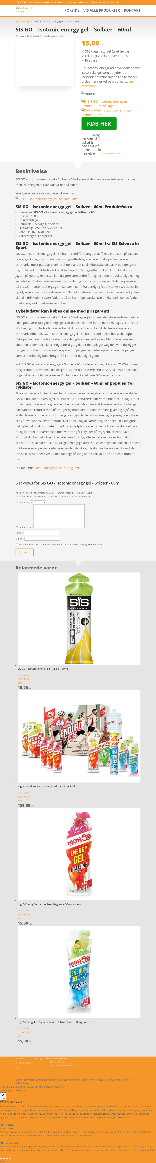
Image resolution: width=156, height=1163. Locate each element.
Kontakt (132, 11)
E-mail (20, 538)
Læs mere (74, 1086)
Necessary (9, 1124)
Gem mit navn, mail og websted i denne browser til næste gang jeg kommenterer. (61, 544)
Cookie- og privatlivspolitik (29, 1072)
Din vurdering (23, 502)
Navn (19, 532)
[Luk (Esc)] (10, 1158)
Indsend (24, 552)
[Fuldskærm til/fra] (4, 1158)
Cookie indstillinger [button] (92, 1086)
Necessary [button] (5, 1121)
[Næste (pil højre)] (4, 1161)
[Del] (7, 1158)
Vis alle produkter (101, 11)
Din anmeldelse (24, 527)
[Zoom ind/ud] (1, 1158)
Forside (72, 11)
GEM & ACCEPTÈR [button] (9, 1153)
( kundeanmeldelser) (111, 153)
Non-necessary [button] (7, 1139)
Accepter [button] (110, 1086)
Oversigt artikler (42, 1058)
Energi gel (28, 21)
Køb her (99, 123)
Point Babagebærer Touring (53, 468)
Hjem (18, 21)
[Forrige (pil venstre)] (1, 1161)
